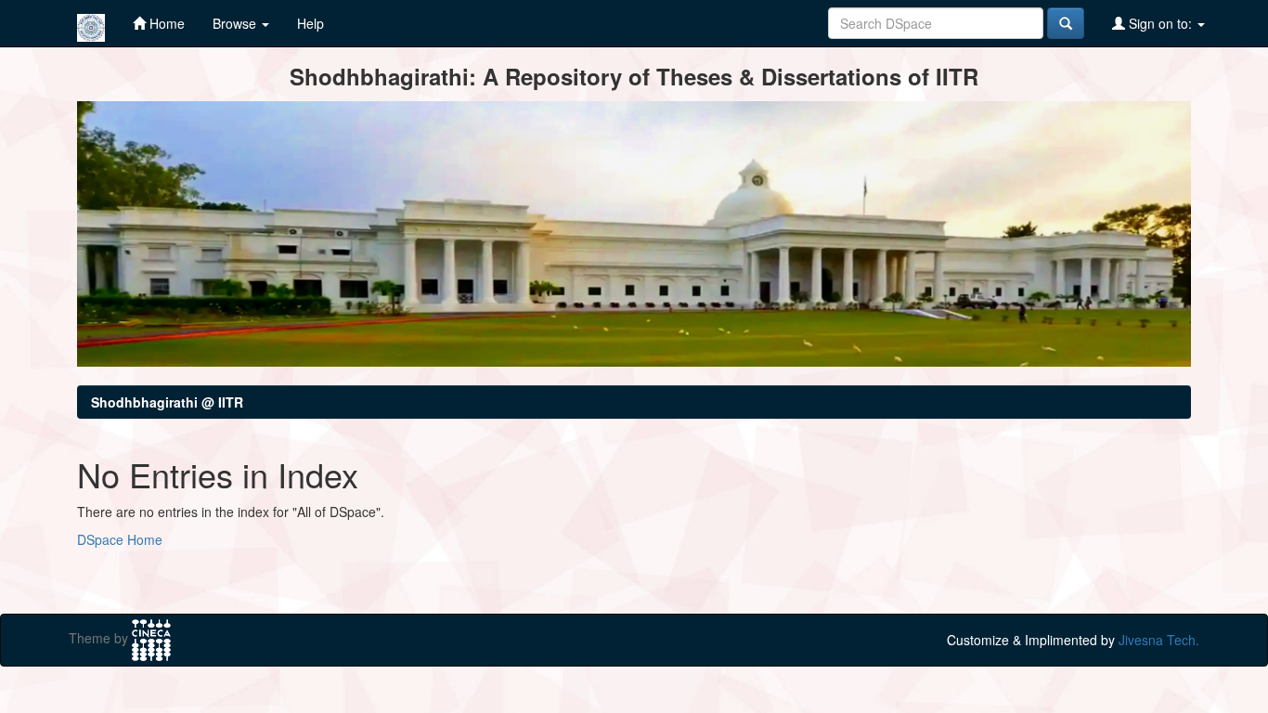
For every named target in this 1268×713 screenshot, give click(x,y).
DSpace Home (119, 539)
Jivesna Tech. (1159, 639)
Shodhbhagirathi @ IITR (167, 402)
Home (165, 23)
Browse (236, 23)
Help (310, 23)
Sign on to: (1160, 23)
